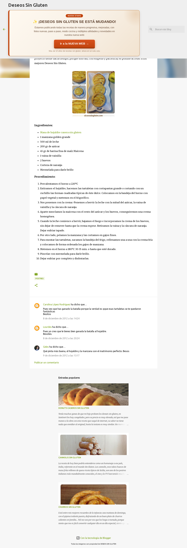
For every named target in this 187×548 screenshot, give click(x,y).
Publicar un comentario (46, 362)
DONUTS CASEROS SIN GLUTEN (73, 408)
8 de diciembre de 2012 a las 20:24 (61, 338)
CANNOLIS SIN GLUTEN (69, 457)
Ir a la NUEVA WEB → (74, 43)
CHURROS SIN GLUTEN (69, 507)
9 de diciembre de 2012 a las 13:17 (61, 355)
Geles (46, 346)
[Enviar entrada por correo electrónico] (36, 275)
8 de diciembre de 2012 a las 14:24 (61, 318)
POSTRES (40, 278)
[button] (36, 285)
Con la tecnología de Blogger (95, 538)
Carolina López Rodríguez (56, 304)
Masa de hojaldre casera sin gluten (60, 132)
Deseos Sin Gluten (27, 5)
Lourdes (47, 327)
